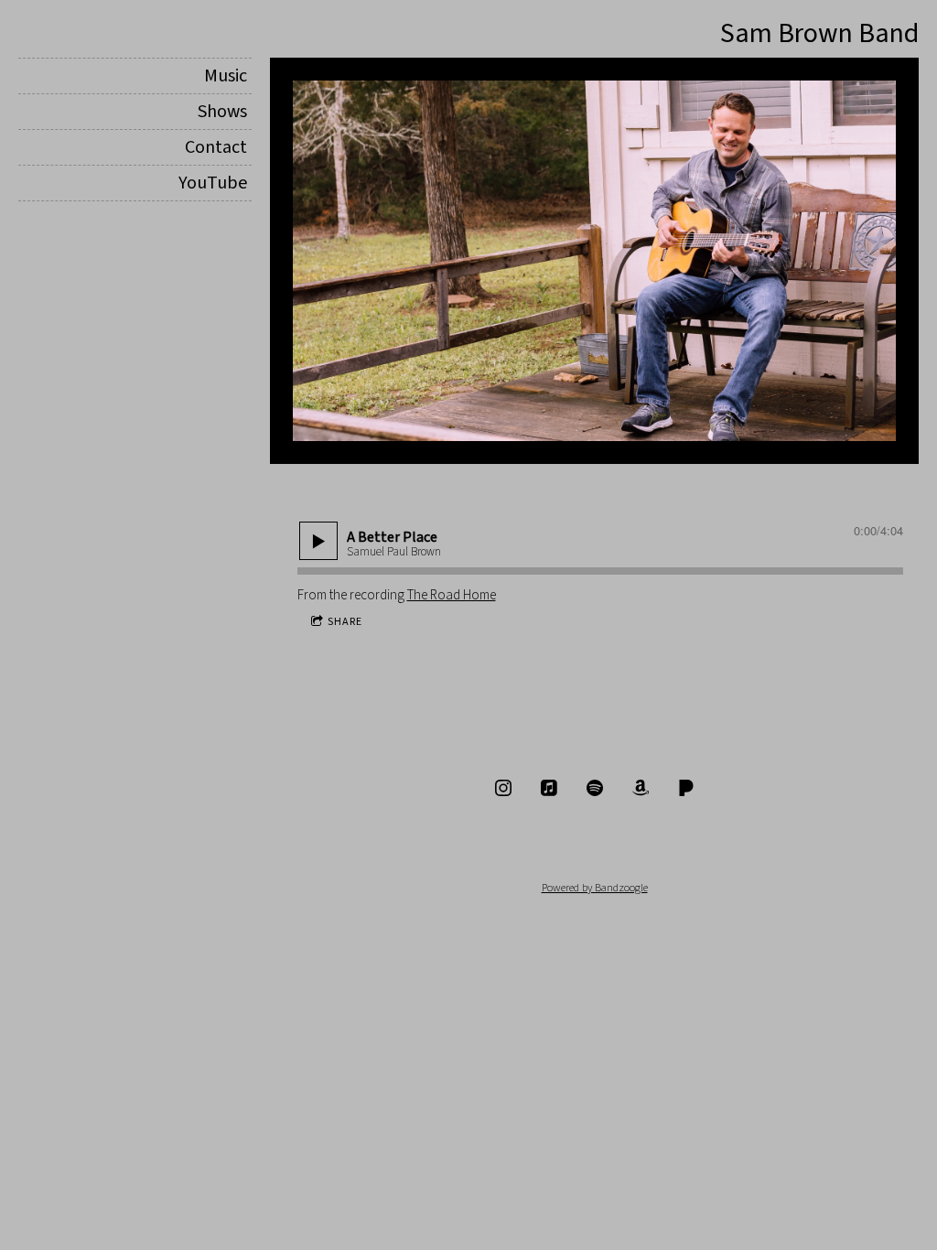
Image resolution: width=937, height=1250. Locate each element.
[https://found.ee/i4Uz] (640, 788)
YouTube (212, 183)
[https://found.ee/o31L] (686, 788)
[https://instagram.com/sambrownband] (503, 788)
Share (345, 622)
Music (225, 76)
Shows (222, 111)
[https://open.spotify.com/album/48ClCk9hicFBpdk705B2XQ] (595, 788)
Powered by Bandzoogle (595, 887)
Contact (216, 147)
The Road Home (451, 595)
